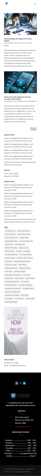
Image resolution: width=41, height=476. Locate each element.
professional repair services (13, 275)
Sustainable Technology (12, 295)
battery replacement (23, 231)
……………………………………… (20, 448)
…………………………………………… (18, 451)
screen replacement (11, 285)
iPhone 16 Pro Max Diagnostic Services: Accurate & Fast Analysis (17, 98)
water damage (30, 298)
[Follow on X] (20, 383)
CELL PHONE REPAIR (30, 101)
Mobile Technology (25, 268)
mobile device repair (11, 265)
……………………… (16, 453)
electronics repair (10, 258)
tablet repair (24, 295)
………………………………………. (19, 440)
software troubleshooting (12, 292)
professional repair (19, 271)
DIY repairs (27, 251)
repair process (9, 278)
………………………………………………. (20, 456)
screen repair (25, 281)
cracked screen (24, 237)
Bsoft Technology (10, 234)
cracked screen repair (11, 241)
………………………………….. (20, 445)
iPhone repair (8, 261)
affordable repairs (10, 231)
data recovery (9, 244)
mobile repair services (11, 268)
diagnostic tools (24, 248)
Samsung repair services (12, 281)
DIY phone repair (9, 251)
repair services (19, 278)
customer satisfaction (26, 241)
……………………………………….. (19, 443)
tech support (9, 298)
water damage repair (11, 302)
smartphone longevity (25, 285)
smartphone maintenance (13, 288)
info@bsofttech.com (23, 427)
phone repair (8, 271)
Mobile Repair (22, 265)
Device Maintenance (11, 248)
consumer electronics (23, 234)
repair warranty (29, 278)
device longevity (20, 244)
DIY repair (19, 251)
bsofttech (9, 43)
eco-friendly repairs (25, 254)
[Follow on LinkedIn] (24, 383)
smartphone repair (28, 288)
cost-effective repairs (11, 237)
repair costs (26, 275)
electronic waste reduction (25, 258)
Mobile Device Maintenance (22, 261)
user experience (19, 298)
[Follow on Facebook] (16, 383)
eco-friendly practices (11, 254)
